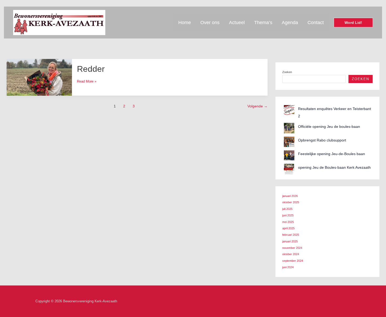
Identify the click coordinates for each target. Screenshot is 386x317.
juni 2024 (288, 267)
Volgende (257, 106)
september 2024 (292, 260)
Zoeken (287, 72)
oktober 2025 (290, 202)
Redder (91, 69)
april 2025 (288, 228)
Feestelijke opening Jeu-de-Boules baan (331, 154)
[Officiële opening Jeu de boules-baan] (289, 128)
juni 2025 (288, 215)
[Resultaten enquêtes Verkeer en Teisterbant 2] (289, 110)
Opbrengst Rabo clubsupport (322, 140)
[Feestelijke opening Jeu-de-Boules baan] (289, 155)
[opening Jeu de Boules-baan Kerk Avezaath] (289, 169)
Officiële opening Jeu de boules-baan (329, 126)
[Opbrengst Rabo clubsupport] (289, 141)
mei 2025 (288, 221)
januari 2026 (290, 196)
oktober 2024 (290, 254)
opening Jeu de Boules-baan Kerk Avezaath (334, 167)
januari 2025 (290, 241)
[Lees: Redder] (39, 77)
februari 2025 (290, 234)
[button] (353, 22)
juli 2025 (287, 208)
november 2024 (292, 247)
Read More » (86, 81)
